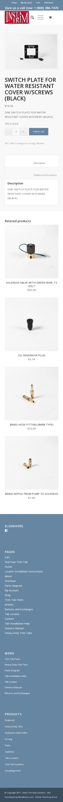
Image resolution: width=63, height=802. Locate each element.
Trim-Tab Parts (14, 600)
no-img (31, 143)
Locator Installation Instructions (24, 571)
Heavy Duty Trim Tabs (18, 633)
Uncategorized (12, 770)
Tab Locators (12, 758)
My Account (26, 2)
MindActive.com (26, 797)
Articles (9, 604)
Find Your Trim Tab (16, 562)
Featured (10, 720)
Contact (9, 618)
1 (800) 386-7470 (46, 8)
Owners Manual (14, 628)
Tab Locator (12, 614)
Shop (14, 2)
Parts (7, 745)
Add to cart (38, 131)
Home (8, 566)
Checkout (48, 2)
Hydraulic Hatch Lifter (16, 732)
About (8, 576)
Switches (40, 143)
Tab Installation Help (17, 623)
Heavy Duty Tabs (14, 726)
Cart (38, 2)
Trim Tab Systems (14, 764)
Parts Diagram (13, 585)
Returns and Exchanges (19, 609)
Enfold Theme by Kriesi (46, 797)
